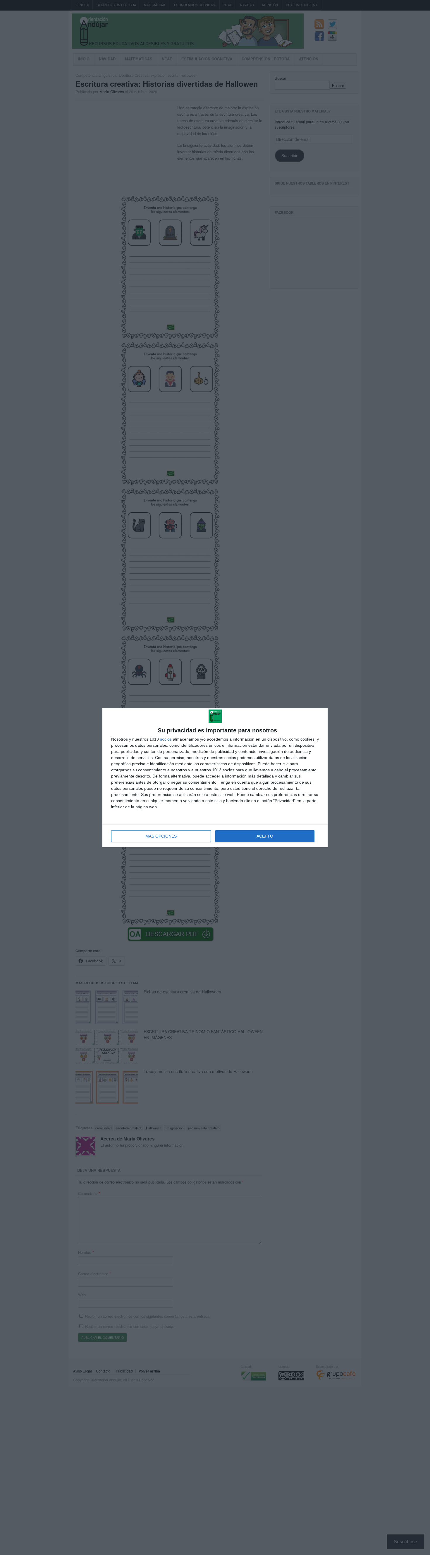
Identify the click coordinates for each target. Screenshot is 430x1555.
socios (166, 739)
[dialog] (215, 777)
